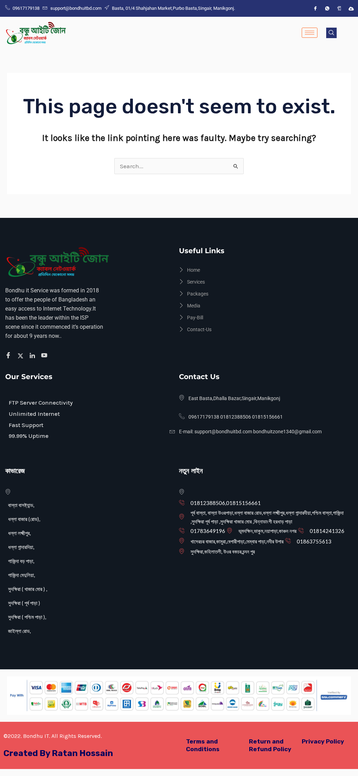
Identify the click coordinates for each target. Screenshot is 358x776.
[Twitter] (21, 355)
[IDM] (351, 8)
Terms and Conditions (203, 745)
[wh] (327, 8)
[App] (339, 8)
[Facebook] (315, 8)
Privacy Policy (323, 741)
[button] (331, 33)
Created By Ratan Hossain (58, 753)
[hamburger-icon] (309, 33)
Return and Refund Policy (270, 745)
